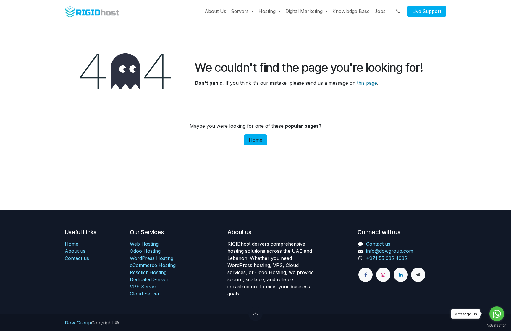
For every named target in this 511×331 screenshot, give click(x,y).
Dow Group (78, 323)
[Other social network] (418, 275)
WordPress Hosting (151, 258)
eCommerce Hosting (153, 265)
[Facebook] (365, 275)
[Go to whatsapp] (496, 313)
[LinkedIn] (401, 275)
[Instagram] (383, 275)
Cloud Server (145, 294)
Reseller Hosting (148, 272)
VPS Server (143, 287)
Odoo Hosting (145, 251)
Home (255, 140)
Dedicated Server (149, 279)
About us (75, 251)
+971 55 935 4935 (387, 258)
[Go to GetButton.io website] (496, 325)
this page (367, 83)
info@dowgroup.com (389, 251)
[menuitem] (215, 11)
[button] (255, 314)
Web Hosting (144, 244)
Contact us (77, 258)
